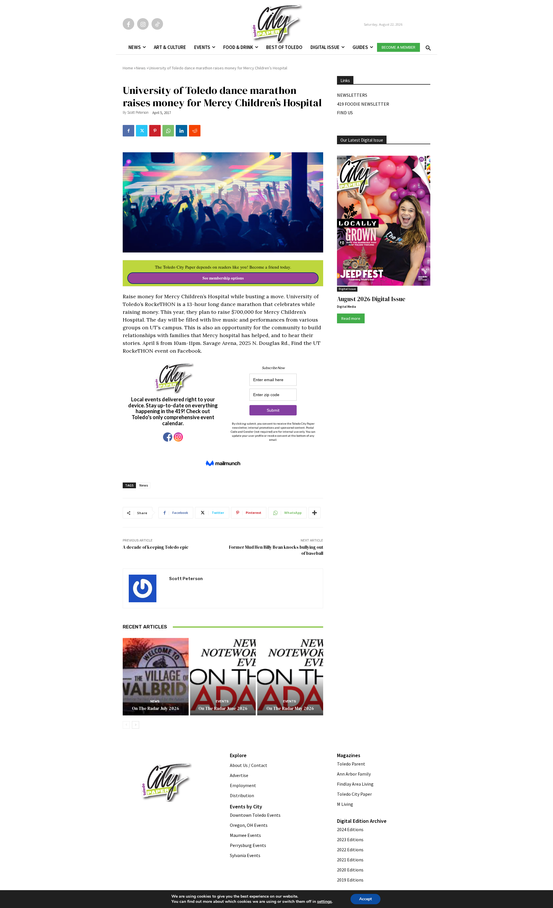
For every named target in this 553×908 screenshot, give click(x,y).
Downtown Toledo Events (255, 815)
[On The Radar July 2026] (156, 675)
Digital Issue (347, 289)
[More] (314, 512)
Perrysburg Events (248, 845)
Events (222, 701)
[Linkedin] (181, 130)
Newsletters (352, 95)
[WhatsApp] (168, 130)
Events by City (246, 806)
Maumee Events (245, 835)
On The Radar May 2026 (290, 708)
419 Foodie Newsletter (363, 104)
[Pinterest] (155, 130)
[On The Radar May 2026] (290, 675)
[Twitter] (141, 130)
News (141, 68)
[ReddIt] (194, 130)
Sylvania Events (245, 855)
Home (128, 68)
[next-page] (135, 725)
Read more (350, 318)
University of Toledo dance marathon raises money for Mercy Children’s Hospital (218, 68)
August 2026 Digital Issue (371, 299)
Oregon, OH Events (249, 825)
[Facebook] (128, 24)
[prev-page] (126, 725)
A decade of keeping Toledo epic (155, 547)
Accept (365, 899)
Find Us (345, 112)
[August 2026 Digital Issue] (383, 222)
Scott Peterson (138, 112)
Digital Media (346, 307)
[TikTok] (157, 24)
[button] (427, 46)
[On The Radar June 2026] (223, 675)
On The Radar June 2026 (222, 708)
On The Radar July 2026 (155, 708)
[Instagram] (143, 24)
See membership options (223, 278)
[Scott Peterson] (146, 588)
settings (324, 901)
